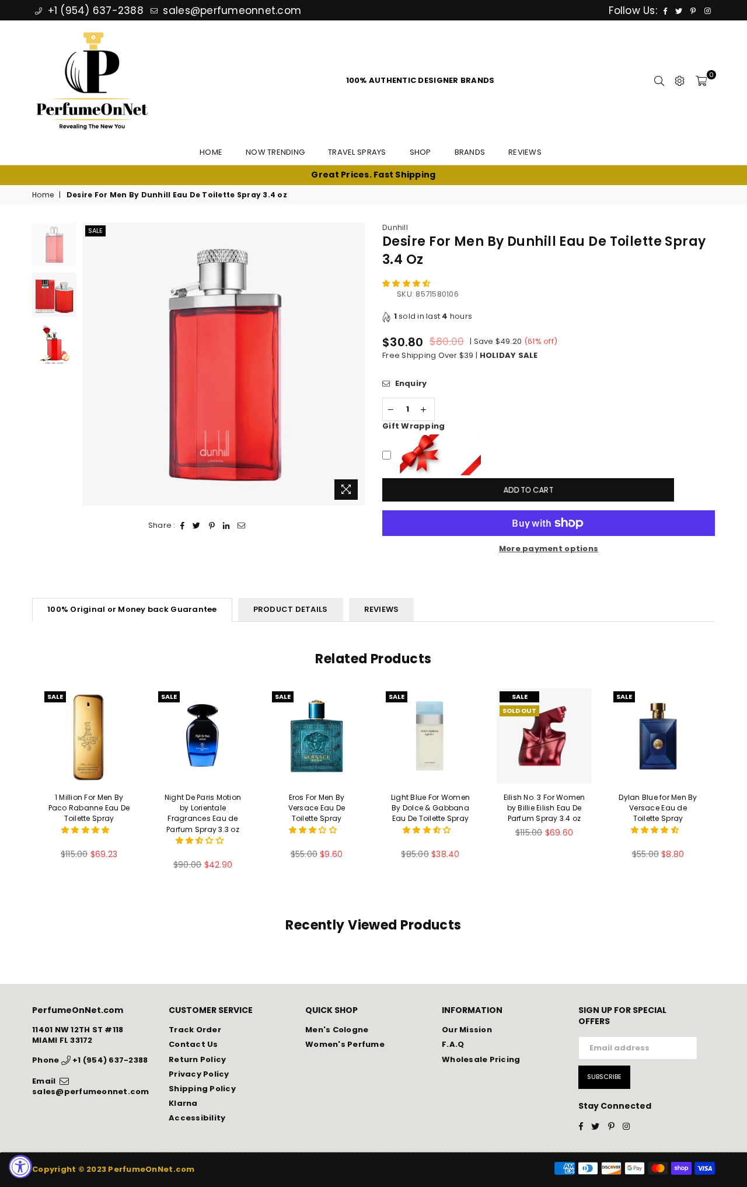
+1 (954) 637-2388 (94, 11)
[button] (407, 283)
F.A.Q (453, 1044)
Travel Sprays (357, 152)
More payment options (548, 549)
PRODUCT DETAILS (290, 609)
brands (470, 152)
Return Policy (197, 1059)
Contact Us (193, 1044)
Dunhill (395, 227)
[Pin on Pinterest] (212, 525)
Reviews (525, 152)
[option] (373, 175)
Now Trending (275, 152)
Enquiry (410, 383)
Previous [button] (92, 364)
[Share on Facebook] (182, 525)
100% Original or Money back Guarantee (132, 609)
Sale (95, 230)
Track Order (195, 1029)
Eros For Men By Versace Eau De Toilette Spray (316, 807)
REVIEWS (381, 609)
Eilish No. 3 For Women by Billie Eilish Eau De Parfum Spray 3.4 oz (544, 807)
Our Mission (467, 1029)
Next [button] (354, 364)
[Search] (659, 80)
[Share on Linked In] (226, 525)
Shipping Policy (202, 1088)
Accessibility (197, 1117)
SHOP (420, 152)
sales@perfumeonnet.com (230, 11)
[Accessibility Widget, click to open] (20, 1166)
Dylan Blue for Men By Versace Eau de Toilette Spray (658, 807)
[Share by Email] (242, 525)
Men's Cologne (336, 1029)
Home (211, 152)
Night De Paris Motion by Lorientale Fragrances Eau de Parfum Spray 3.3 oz (203, 813)
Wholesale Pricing (481, 1059)
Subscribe (604, 1076)
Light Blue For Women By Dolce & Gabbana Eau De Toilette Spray (430, 807)
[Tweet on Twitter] (197, 525)
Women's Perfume (345, 1044)
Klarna (183, 1103)
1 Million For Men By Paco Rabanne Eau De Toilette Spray (89, 807)
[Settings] (679, 80)
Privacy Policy (199, 1074)
